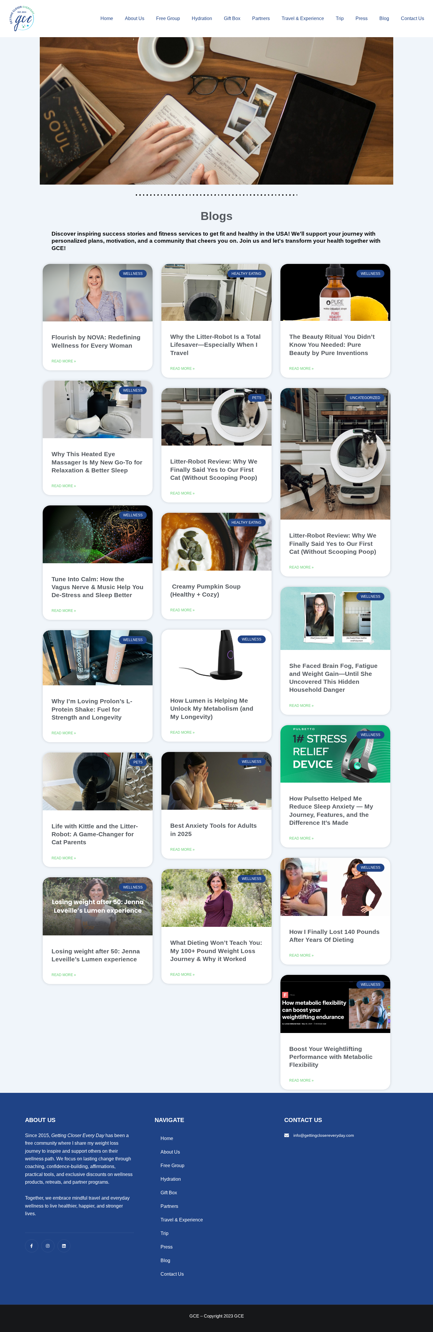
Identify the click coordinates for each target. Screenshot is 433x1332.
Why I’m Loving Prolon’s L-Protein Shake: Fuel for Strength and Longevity (92, 709)
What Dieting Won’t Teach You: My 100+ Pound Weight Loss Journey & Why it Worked (216, 950)
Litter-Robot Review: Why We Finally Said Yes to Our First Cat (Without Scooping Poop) (213, 469)
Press (362, 18)
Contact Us (412, 18)
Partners (261, 18)
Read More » (64, 361)
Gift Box (232, 18)
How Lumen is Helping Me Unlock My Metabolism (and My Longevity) (211, 708)
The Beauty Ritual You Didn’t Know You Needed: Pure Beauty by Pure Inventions (332, 344)
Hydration (202, 18)
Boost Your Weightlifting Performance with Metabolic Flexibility (331, 1056)
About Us (134, 18)
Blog (384, 18)
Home (106, 18)
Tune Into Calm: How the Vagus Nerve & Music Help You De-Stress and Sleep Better (97, 587)
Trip (340, 18)
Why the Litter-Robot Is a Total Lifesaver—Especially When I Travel (215, 344)
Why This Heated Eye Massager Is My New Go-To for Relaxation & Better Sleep (97, 462)
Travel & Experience (303, 18)
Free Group (168, 18)
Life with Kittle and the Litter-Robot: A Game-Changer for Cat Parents (95, 834)
